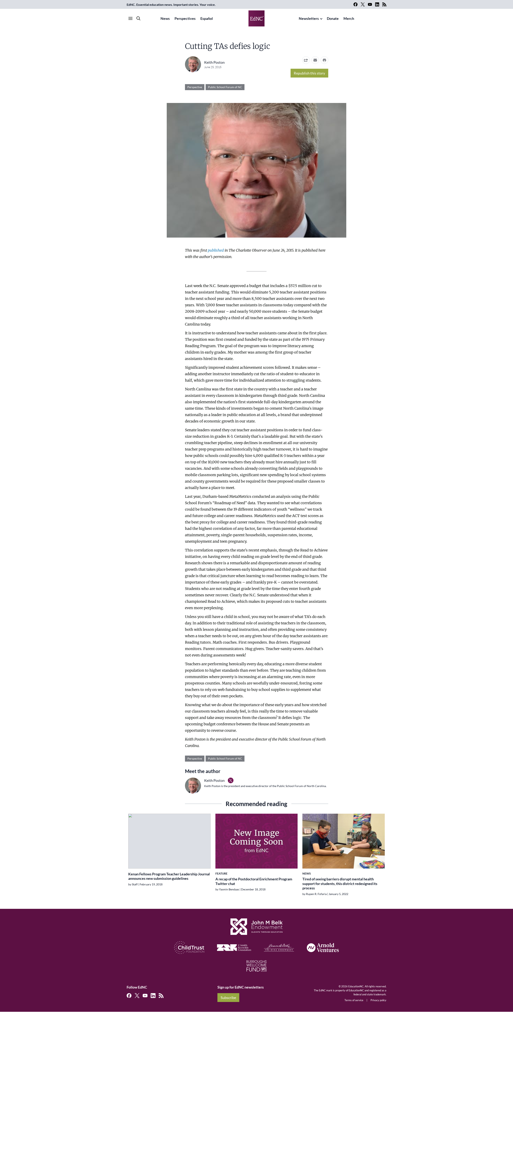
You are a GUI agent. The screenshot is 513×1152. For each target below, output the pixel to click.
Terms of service (353, 1000)
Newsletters (309, 18)
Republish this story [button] (309, 73)
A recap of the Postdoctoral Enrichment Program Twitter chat (253, 881)
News (165, 18)
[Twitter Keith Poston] (230, 780)
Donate (333, 18)
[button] (315, 60)
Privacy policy (378, 1000)
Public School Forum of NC (225, 87)
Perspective (194, 87)
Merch (348, 18)
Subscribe (228, 997)
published (216, 250)
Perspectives (185, 18)
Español (206, 18)
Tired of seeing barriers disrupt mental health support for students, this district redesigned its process (339, 883)
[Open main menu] (130, 18)
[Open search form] (138, 18)
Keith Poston (214, 62)
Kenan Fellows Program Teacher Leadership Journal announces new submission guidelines (169, 876)
